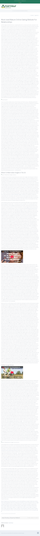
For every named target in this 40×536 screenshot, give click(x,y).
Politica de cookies (17, 533)
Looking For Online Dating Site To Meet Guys (24, 508)
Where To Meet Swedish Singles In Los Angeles (12, 507)
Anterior (32, 15)
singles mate (7, 459)
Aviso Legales (22, 533)
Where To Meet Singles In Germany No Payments (9, 505)
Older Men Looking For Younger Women (30, 504)
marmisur (3, 513)
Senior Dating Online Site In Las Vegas (32, 502)
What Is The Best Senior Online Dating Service (9, 501)
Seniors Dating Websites (21, 501)
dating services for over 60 (14, 274)
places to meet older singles (14, 119)
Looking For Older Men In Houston (7, 504)
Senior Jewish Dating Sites (16, 509)
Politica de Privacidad (12, 533)
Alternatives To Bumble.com (20, 502)
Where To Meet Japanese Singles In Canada (8, 508)
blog (9, 513)
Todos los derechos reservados (5, 533)
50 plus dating (8, 471)
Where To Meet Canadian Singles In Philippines (28, 507)
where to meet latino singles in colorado (18, 194)
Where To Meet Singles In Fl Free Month (24, 505)
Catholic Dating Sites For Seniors (26, 509)
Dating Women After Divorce (10, 502)
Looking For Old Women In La (18, 504)
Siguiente (36, 15)
